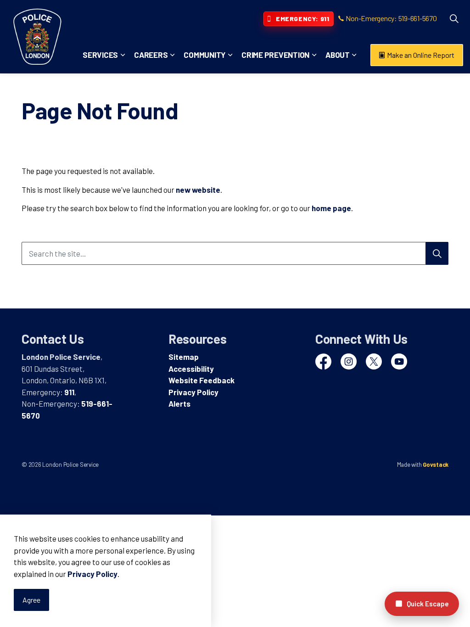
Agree (31, 599)
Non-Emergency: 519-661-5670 (391, 18)
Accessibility (191, 368)
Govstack (435, 464)
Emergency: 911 (302, 18)
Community (204, 54)
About (337, 54)
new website (198, 189)
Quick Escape (428, 603)
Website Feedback (201, 380)
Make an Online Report (420, 54)
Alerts (179, 403)
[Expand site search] (454, 18)
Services (100, 54)
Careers (151, 54)
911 (69, 392)
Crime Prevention (275, 54)
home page (331, 208)
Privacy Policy (92, 573)
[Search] (436, 253)
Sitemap (183, 356)
